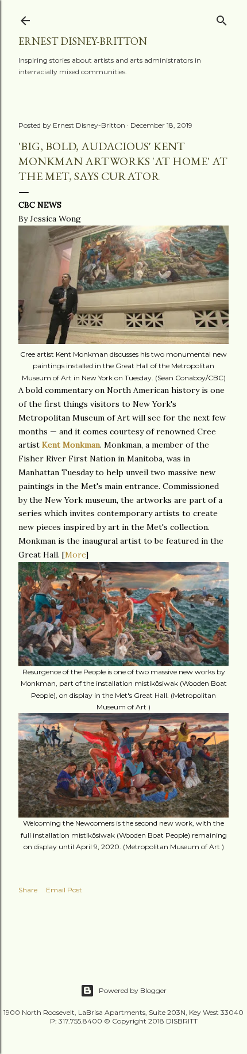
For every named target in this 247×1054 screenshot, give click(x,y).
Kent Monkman (71, 445)
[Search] (222, 18)
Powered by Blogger (133, 990)
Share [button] (27, 889)
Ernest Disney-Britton (82, 41)
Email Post (64, 889)
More (75, 554)
